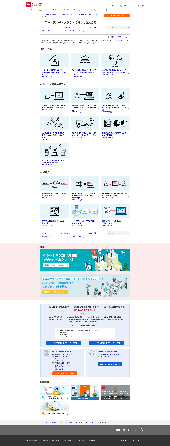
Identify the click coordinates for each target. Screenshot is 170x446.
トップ (44, 27)
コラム (111, 27)
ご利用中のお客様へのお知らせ (120, 37)
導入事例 (67, 27)
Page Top (141, 430)
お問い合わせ (91, 440)
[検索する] (113, 5)
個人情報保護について (32, 440)
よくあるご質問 (91, 27)
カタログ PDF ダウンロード (63, 365)
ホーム (42, 15)
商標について (55, 440)
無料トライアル (47, 31)
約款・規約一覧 (105, 356)
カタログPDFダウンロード (62, 356)
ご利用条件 (45, 440)
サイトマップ (80, 440)
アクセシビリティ (68, 440)
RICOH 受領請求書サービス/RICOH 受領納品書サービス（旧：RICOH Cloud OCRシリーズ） (72, 15)
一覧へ (135, 430)
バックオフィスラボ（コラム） (72, 32)
